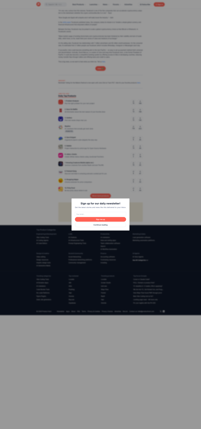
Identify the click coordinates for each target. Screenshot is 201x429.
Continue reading (100, 225)
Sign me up (100, 219)
